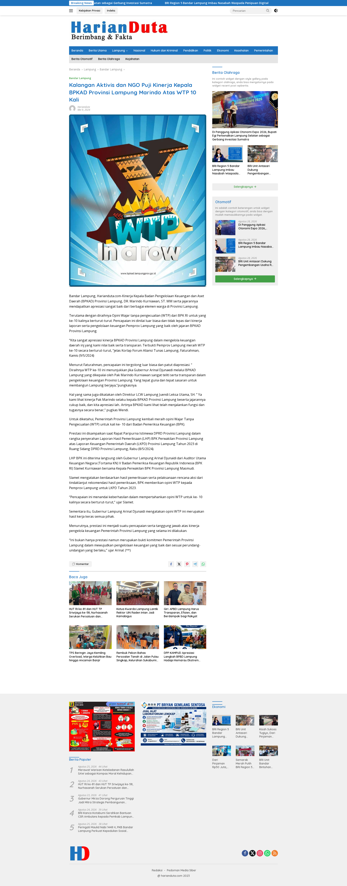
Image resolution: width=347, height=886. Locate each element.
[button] (268, 10)
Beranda (77, 50)
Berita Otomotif (82, 59)
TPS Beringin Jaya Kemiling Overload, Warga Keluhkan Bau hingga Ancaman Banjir (90, 656)
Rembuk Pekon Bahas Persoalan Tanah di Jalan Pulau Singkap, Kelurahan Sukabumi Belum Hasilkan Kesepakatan (137, 656)
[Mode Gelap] (276, 10)
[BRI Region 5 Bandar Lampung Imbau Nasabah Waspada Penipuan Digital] (227, 153)
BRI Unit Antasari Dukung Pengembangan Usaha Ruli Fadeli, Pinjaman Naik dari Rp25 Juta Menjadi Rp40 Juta (260, 169)
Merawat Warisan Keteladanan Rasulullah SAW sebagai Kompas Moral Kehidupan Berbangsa (106, 771)
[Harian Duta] (119, 30)
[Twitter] (252, 853)
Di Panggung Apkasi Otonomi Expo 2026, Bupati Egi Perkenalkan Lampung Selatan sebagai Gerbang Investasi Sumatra (244, 135)
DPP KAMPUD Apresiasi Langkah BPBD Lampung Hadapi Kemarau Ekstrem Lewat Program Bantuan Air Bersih (182, 656)
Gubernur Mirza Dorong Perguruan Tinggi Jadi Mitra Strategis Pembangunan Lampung (106, 800)
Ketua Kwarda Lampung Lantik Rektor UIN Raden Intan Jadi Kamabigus (137, 612)
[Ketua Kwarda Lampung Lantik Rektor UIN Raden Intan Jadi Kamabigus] (137, 593)
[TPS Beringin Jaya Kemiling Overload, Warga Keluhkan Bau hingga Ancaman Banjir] (90, 637)
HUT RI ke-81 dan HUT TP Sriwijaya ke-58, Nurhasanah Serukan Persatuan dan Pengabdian (88, 612)
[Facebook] (245, 853)
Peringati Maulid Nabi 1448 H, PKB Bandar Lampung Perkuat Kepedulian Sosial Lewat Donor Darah (105, 829)
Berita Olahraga (109, 59)
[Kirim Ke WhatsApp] (203, 564)
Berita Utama (98, 50)
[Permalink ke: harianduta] (72, 108)
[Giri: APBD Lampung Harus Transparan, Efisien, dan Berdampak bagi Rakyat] (185, 593)
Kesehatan (241, 50)
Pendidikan (190, 50)
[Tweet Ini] (179, 564)
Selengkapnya (244, 187)
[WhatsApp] (267, 853)
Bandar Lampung (80, 78)
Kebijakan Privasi (89, 10)
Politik (207, 50)
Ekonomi (223, 50)
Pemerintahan (263, 50)
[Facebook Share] (171, 564)
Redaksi (157, 870)
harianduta (84, 107)
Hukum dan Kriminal (164, 50)
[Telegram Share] (195, 564)
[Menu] (72, 10)
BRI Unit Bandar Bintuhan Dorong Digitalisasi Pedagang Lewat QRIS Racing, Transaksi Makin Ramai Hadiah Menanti (268, 763)
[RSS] (274, 853)
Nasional (139, 50)
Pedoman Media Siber (181, 870)
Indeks (111, 10)
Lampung (118, 50)
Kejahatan (132, 59)
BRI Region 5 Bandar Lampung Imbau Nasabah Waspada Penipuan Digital (166, 3)
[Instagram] (260, 853)
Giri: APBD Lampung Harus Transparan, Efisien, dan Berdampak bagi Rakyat (181, 612)
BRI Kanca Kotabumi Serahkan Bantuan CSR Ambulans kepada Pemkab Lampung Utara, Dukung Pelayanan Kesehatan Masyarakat (106, 814)
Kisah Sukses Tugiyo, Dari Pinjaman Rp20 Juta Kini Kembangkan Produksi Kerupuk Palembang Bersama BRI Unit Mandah (268, 733)
